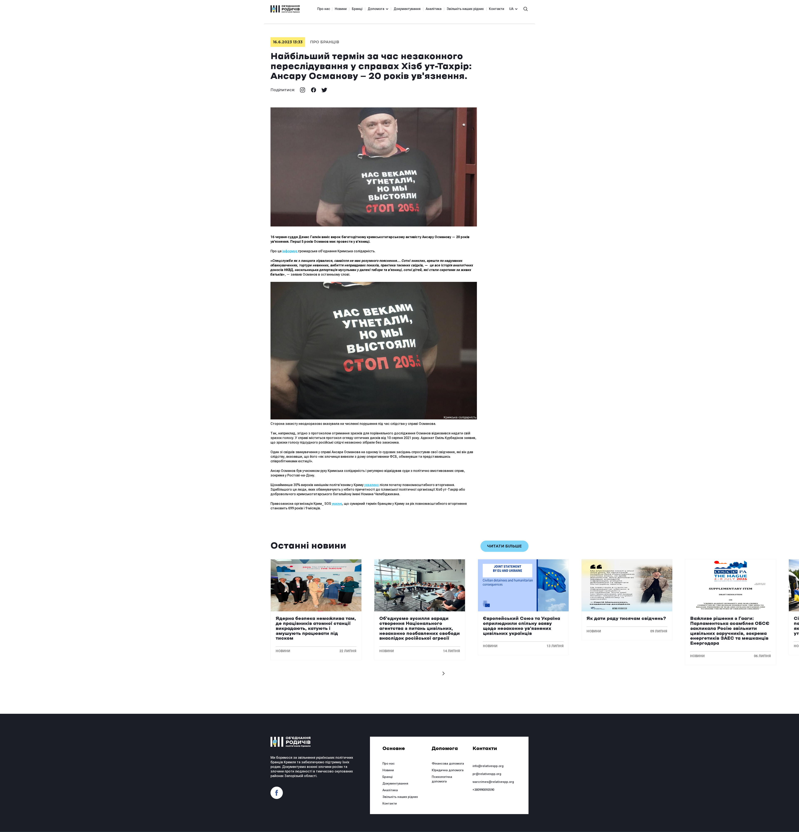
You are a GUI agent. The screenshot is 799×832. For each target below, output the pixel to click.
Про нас (323, 9)
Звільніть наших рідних (465, 9)
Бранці (357, 9)
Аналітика (434, 9)
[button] (376, 9)
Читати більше (504, 546)
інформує (290, 251)
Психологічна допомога (442, 779)
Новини (341, 9)
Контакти (496, 9)
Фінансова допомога (448, 763)
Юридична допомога (448, 770)
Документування (407, 9)
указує (337, 504)
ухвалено (371, 485)
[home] (285, 9)
